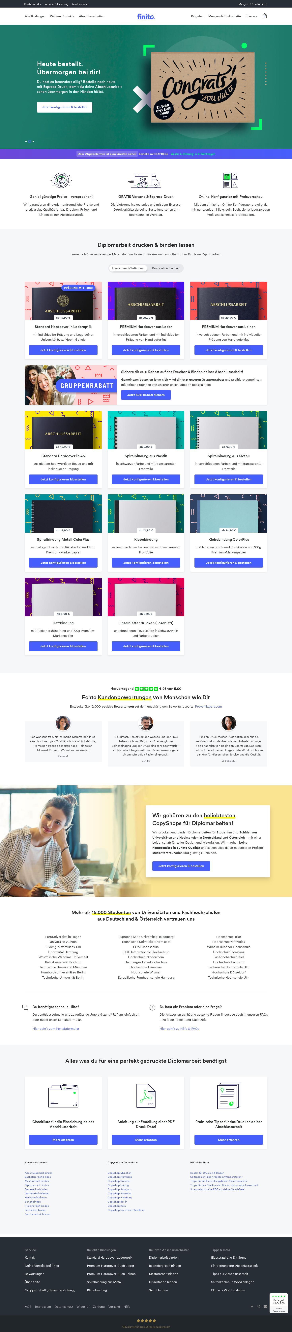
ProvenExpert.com (208, 706)
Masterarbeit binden (37, 1181)
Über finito (32, 1282)
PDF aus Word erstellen (228, 1290)
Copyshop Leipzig (118, 1185)
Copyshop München (119, 1172)
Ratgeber (197, 16)
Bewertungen (34, 1274)
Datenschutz (64, 1307)
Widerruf (82, 1307)
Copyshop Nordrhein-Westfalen (126, 1210)
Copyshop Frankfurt (119, 1193)
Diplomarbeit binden (37, 1185)
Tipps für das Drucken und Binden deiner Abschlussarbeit (224, 1185)
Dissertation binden (36, 1189)
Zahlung (99, 1307)
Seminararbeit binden (37, 1214)
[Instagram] (258, 1306)
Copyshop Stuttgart (119, 1189)
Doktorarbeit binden (36, 1193)
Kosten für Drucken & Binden (207, 1172)
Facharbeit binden (35, 1210)
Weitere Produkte (62, 16)
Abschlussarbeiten (91, 16)
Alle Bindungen (35, 16)
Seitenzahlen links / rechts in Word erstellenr (216, 1176)
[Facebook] (252, 1306)
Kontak (30, 1257)
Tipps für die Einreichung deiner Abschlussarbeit (219, 1181)
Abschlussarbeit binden (39, 1172)
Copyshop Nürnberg (120, 1176)
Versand (114, 1307)
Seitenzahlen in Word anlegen (232, 1282)
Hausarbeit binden (36, 1197)
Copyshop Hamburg (120, 1197)
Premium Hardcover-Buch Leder (110, 1266)
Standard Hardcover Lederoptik (109, 1257)
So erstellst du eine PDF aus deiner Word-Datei (217, 1189)
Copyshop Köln (117, 1206)
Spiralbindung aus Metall (105, 1282)
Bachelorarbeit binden (38, 1176)
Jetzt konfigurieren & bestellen (64, 107)
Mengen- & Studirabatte (253, 4)
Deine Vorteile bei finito (42, 1266)
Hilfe (127, 1307)
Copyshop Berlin (117, 1201)
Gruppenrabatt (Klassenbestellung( (50, 1290)
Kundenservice (33, 4)
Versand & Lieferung (56, 4)
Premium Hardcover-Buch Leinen (111, 1274)
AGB (28, 1307)
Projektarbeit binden (37, 1206)
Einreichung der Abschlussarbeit (234, 1266)
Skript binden (33, 1201)
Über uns (252, 16)
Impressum (43, 1307)
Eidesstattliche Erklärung (229, 1257)
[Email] (265, 1306)
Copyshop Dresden (119, 1181)
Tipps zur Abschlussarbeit (229, 1274)
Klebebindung (97, 1290)
